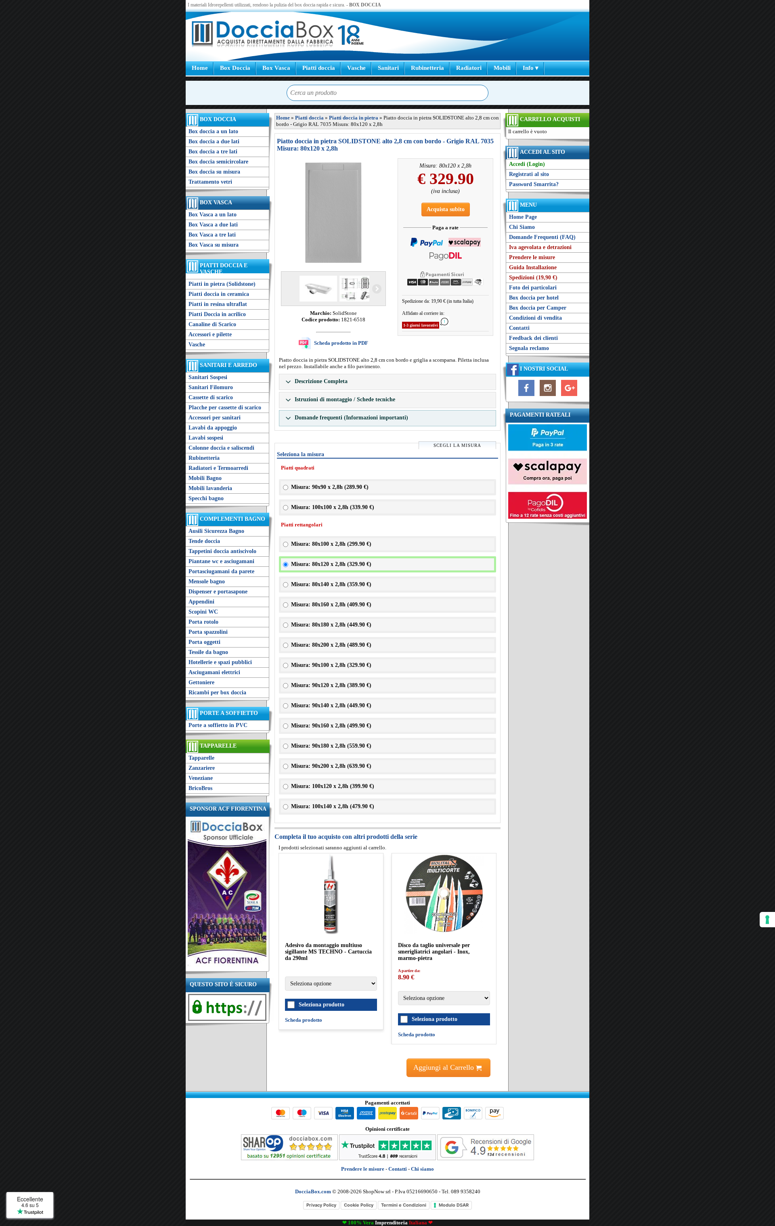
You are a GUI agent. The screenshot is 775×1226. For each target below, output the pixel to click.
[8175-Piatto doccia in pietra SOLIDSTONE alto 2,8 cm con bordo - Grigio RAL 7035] (317, 289)
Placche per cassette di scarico (225, 407)
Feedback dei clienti (533, 338)
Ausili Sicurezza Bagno (216, 531)
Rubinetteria (427, 68)
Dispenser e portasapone (218, 592)
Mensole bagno (207, 581)
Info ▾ (530, 68)
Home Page (523, 217)
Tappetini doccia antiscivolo (222, 551)
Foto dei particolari (533, 288)
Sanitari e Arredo (228, 365)
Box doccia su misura (214, 172)
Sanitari (388, 68)
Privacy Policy (321, 1205)
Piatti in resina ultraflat (218, 304)
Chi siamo (422, 1169)
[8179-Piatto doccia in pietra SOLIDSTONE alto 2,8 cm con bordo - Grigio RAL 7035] (357, 289)
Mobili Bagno (205, 478)
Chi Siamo (522, 227)
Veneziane (201, 778)
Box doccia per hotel (534, 298)
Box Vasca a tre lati (212, 235)
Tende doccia (204, 541)
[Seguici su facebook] (526, 396)
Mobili (502, 68)
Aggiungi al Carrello (444, 1067)
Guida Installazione (533, 267)
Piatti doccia (318, 68)
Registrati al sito (529, 174)
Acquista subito (446, 209)
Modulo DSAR (454, 1205)
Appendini (201, 602)
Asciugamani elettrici (214, 672)
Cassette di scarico (211, 397)
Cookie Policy (358, 1205)
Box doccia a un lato (213, 131)
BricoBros (200, 788)
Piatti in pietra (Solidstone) (222, 284)
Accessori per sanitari (215, 418)
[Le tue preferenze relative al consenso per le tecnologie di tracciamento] (767, 919)
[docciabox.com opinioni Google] (485, 1158)
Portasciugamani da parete (221, 571)
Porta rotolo (203, 622)
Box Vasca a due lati (213, 225)
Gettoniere (201, 682)
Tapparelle (218, 746)
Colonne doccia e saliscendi (221, 448)
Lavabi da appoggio (213, 428)
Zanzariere (202, 768)
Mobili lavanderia (210, 488)
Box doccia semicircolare (218, 162)
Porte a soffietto (229, 713)
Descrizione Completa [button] (320, 381)
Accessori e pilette (210, 334)
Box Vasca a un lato (213, 215)
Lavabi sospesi (206, 438)
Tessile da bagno (208, 652)
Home (200, 68)
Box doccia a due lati (214, 141)
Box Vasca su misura (214, 245)
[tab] (387, 382)
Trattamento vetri (210, 182)
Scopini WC (203, 612)
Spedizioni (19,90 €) (533, 278)
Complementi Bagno (232, 519)
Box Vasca (276, 68)
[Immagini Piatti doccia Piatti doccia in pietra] (333, 212)
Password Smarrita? (534, 184)
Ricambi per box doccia (217, 692)
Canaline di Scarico (212, 324)
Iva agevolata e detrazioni (540, 247)
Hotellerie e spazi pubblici (220, 662)
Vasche (356, 68)
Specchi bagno (206, 498)
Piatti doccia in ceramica (219, 294)
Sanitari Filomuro (211, 387)
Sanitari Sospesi (208, 377)
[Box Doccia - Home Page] (263, 35)
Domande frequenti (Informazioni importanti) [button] (350, 418)
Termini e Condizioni (403, 1205)
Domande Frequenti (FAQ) (542, 237)
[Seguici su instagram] (548, 396)
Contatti (519, 328)
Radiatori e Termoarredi (218, 468)
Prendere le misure (532, 257)
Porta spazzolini (208, 632)
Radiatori (469, 68)
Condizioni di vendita (535, 318)
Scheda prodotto (303, 1020)
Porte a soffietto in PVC (218, 725)
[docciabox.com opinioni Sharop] (289, 1158)
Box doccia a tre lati (213, 152)
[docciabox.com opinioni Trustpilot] (387, 1158)
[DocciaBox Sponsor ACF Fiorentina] (227, 966)
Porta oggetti (204, 642)
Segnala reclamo (529, 348)
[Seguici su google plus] (569, 396)
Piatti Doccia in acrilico (217, 314)
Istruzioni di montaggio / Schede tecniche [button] (344, 399)
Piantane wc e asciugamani (221, 561)
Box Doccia (235, 68)
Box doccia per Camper (537, 308)
